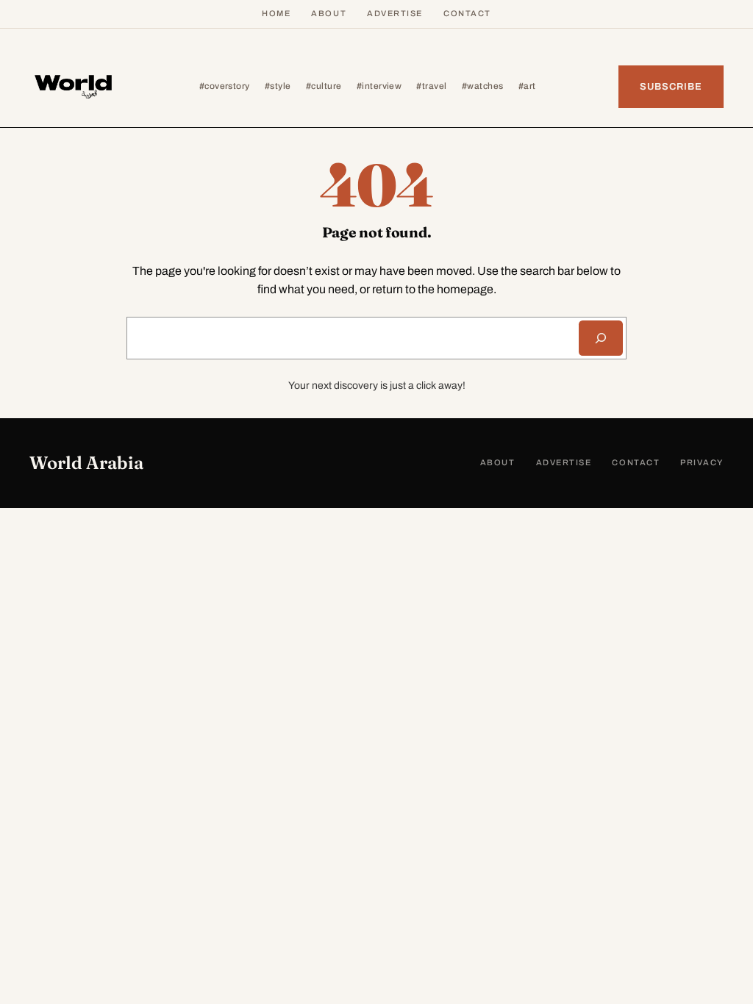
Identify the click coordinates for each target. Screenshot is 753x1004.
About (328, 13)
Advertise (395, 13)
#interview (379, 86)
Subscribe (671, 87)
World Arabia (86, 462)
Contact (467, 13)
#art (527, 86)
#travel (431, 86)
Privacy (702, 462)
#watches (483, 86)
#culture (324, 86)
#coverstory (224, 86)
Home (276, 13)
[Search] (601, 338)
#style (278, 86)
